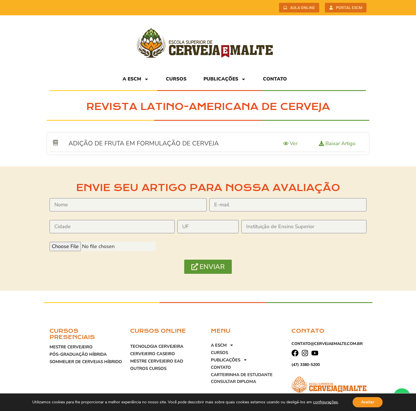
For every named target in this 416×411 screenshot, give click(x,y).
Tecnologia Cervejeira (156, 346)
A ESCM (132, 79)
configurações (325, 402)
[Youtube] (315, 353)
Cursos (176, 79)
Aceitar (367, 402)
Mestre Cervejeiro (71, 347)
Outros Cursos (148, 368)
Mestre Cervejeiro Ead (156, 361)
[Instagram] (305, 353)
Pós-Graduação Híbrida (78, 354)
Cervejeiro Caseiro (152, 354)
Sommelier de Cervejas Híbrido (86, 362)
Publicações (220, 79)
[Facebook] (295, 353)
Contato (275, 79)
